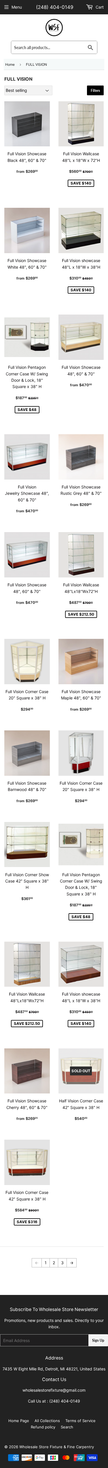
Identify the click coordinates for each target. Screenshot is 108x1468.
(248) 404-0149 (54, 7)
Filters (95, 90)
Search (67, 1427)
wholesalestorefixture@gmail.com (54, 1390)
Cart (99, 7)
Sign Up (98, 1340)
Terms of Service (80, 1420)
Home (10, 64)
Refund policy (43, 1427)
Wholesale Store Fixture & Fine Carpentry (56, 1446)
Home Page (18, 1420)
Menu (17, 7)
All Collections (47, 1420)
